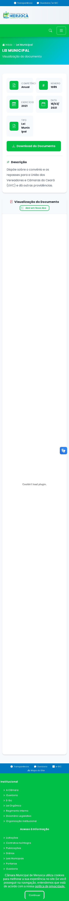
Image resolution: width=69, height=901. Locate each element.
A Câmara (12, 790)
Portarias (11, 864)
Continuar (34, 895)
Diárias (10, 853)
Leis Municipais (15, 858)
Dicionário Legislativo (18, 816)
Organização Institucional (21, 821)
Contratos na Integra (18, 843)
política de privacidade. (50, 886)
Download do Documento (36, 146)
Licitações (12, 838)
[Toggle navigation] (61, 30)
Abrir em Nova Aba (35, 208)
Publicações (13, 848)
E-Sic (9, 800)
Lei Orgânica (13, 806)
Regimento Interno (17, 811)
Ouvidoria (12, 795)
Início (8, 45)
